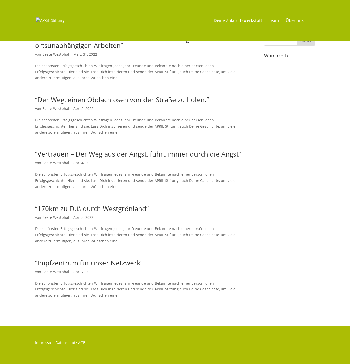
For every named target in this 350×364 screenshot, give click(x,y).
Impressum (45, 342)
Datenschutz (66, 342)
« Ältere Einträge (49, 316)
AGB (81, 342)
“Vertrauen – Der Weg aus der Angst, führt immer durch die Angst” (138, 154)
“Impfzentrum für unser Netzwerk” (89, 262)
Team (274, 21)
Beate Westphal (55, 54)
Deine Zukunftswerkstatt (238, 21)
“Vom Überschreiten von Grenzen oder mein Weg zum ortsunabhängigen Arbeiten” (119, 42)
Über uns (295, 21)
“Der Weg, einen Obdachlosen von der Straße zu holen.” (122, 99)
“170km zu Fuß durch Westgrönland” (92, 208)
